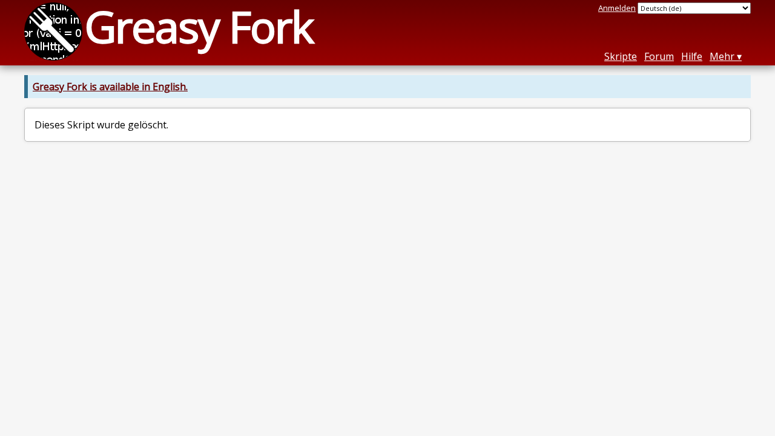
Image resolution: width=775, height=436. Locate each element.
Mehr (722, 56)
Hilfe (691, 56)
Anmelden (617, 7)
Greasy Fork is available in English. (110, 86)
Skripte (620, 56)
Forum (659, 56)
